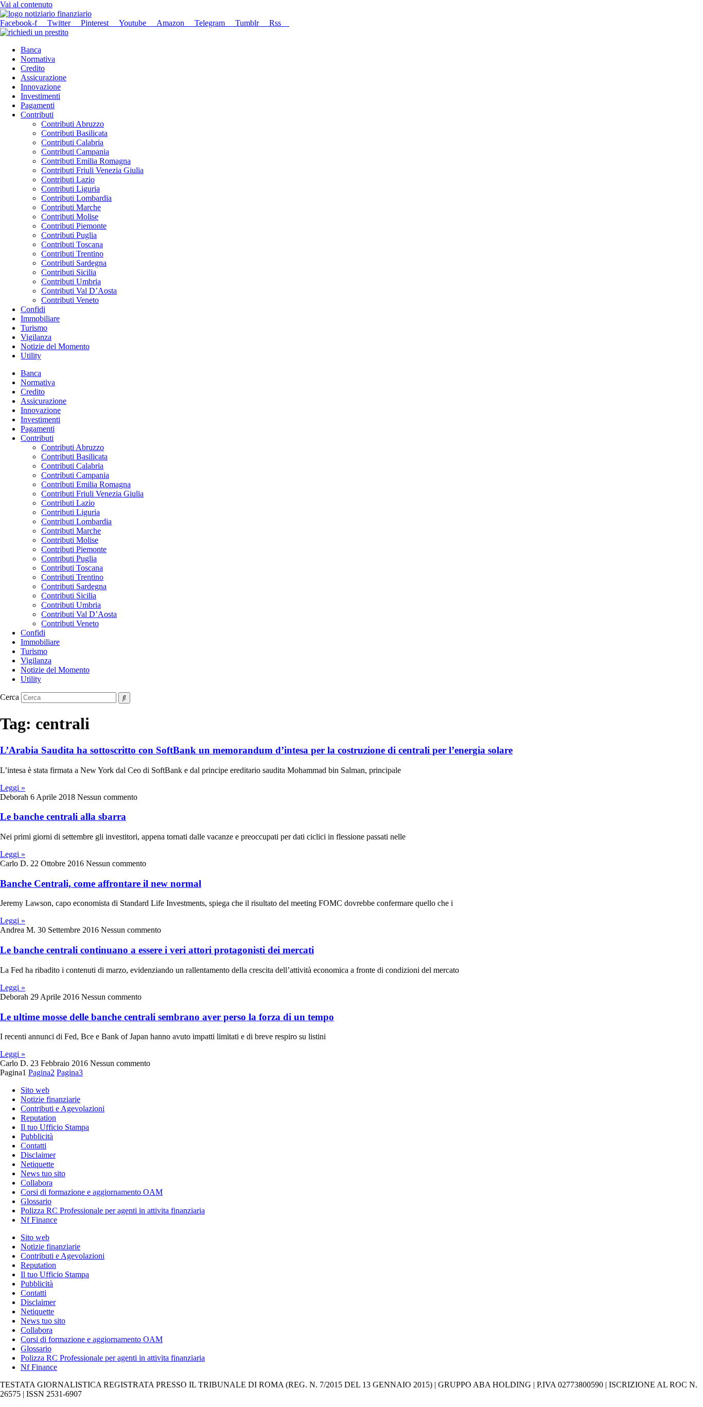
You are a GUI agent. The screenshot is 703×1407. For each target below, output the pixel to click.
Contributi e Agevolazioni (62, 1108)
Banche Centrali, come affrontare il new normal (100, 883)
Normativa (38, 59)
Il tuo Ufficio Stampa (55, 1127)
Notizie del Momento (55, 346)
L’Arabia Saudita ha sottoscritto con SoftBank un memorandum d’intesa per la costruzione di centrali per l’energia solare (256, 750)
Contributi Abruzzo (72, 123)
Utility (31, 355)
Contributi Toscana (72, 244)
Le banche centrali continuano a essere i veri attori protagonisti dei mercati (157, 950)
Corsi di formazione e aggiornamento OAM (92, 1192)
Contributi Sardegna (74, 263)
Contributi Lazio (68, 179)
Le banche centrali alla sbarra (63, 816)
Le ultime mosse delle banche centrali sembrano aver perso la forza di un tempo (167, 1016)
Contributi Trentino (72, 253)
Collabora (36, 1182)
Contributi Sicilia (68, 272)
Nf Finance (39, 1219)
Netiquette (37, 1164)
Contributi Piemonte (74, 225)
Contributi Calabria (72, 142)
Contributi (37, 114)
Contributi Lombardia (76, 198)
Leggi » (12, 787)
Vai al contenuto (26, 4)
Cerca (9, 697)
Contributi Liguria (70, 188)
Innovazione (41, 86)
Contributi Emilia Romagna (86, 161)
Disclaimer (38, 1155)
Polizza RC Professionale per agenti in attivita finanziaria (113, 1210)
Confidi (33, 309)
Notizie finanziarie (50, 1099)
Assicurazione (43, 77)
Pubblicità (37, 1136)
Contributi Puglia (69, 235)
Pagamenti (38, 105)
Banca (31, 49)
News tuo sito (43, 1173)
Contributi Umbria (71, 281)
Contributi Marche (71, 207)
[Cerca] (124, 698)
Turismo (34, 327)
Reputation (38, 1117)
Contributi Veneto (70, 300)
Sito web (35, 1090)
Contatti (33, 1145)
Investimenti (40, 96)
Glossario (36, 1201)
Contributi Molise (69, 216)
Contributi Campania (75, 151)
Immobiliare (40, 318)
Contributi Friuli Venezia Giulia (92, 170)
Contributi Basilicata (74, 133)
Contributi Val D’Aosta (79, 290)
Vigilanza (36, 337)
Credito (33, 68)
